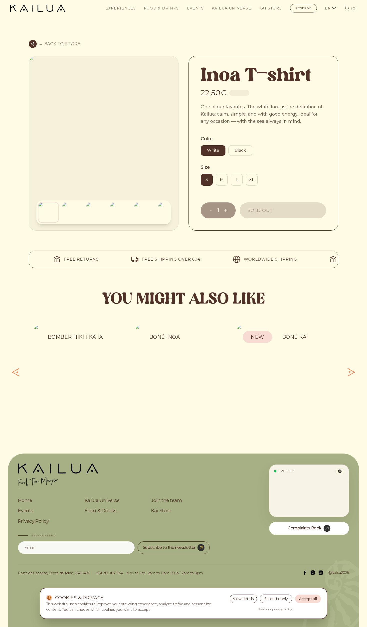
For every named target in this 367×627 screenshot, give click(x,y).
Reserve (303, 8)
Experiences (120, 8)
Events (195, 8)
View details (243, 599)
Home (25, 500)
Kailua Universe (231, 8)
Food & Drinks (161, 8)
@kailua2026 (338, 573)
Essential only (276, 599)
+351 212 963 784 (108, 573)
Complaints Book (305, 528)
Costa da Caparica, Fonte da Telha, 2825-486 (54, 573)
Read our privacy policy (275, 609)
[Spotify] (339, 471)
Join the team (166, 500)
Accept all (308, 599)
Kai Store (270, 8)
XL (251, 179)
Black (240, 150)
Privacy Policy (33, 521)
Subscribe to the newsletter (169, 547)
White (213, 150)
